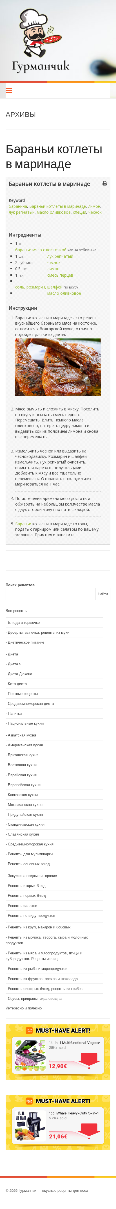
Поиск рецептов (20, 584)
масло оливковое (54, 212)
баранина (18, 206)
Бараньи (23, 523)
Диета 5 (14, 663)
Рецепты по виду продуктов (31, 915)
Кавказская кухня (23, 794)
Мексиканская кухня (25, 804)
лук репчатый (22, 212)
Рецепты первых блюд (27, 895)
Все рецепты (16, 610)
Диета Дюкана (20, 673)
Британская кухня (23, 754)
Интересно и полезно (24, 1008)
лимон (94, 206)
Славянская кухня (23, 834)
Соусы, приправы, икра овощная (35, 998)
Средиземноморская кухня (30, 844)
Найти (103, 593)
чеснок (95, 212)
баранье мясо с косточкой (40, 249)
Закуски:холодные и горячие (32, 875)
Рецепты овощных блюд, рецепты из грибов (45, 988)
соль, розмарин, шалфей (39, 287)
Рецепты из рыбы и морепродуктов (37, 968)
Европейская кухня (24, 784)
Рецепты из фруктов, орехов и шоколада (43, 978)
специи (79, 212)
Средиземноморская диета (31, 703)
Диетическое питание (26, 642)
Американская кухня (25, 744)
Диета (13, 654)
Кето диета (17, 683)
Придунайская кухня (25, 814)
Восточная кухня (22, 764)
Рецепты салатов (22, 905)
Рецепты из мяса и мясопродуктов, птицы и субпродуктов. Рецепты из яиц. (44, 955)
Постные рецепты (23, 693)
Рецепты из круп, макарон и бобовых (39, 927)
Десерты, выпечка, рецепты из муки (38, 632)
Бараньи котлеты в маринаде (54, 156)
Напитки (15, 713)
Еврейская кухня (22, 774)
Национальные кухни (26, 723)
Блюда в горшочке (24, 622)
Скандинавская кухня (26, 824)
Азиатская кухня (22, 735)
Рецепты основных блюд (29, 863)
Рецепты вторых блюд (27, 885)
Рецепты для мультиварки (30, 853)
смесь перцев (60, 275)
